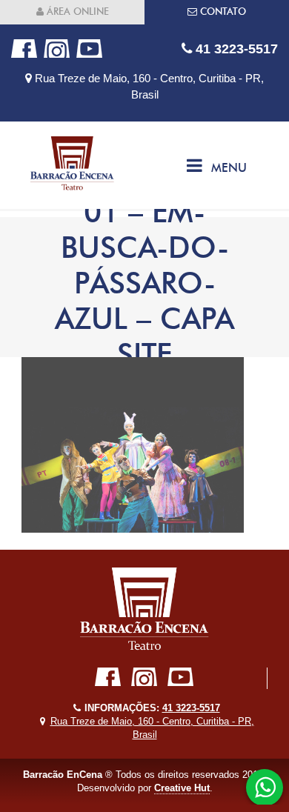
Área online (76, 11)
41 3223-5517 (235, 48)
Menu (229, 168)
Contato (221, 11)
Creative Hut (182, 787)
